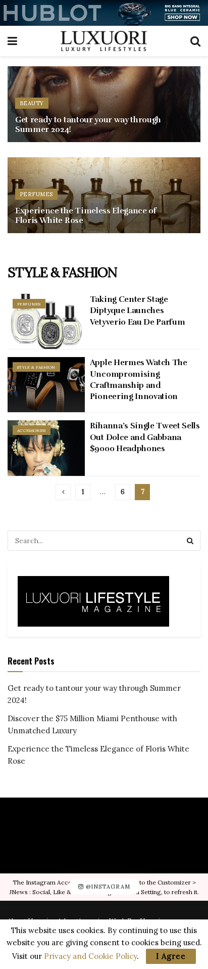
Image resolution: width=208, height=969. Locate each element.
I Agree (171, 956)
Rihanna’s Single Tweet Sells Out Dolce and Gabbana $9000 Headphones (145, 437)
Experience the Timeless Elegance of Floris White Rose (86, 216)
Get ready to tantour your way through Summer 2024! (88, 125)
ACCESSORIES (31, 430)
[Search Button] (190, 541)
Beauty (32, 103)
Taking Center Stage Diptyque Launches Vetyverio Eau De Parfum (137, 310)
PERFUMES (36, 194)
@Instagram (107, 886)
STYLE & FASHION (36, 367)
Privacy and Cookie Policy (90, 956)
